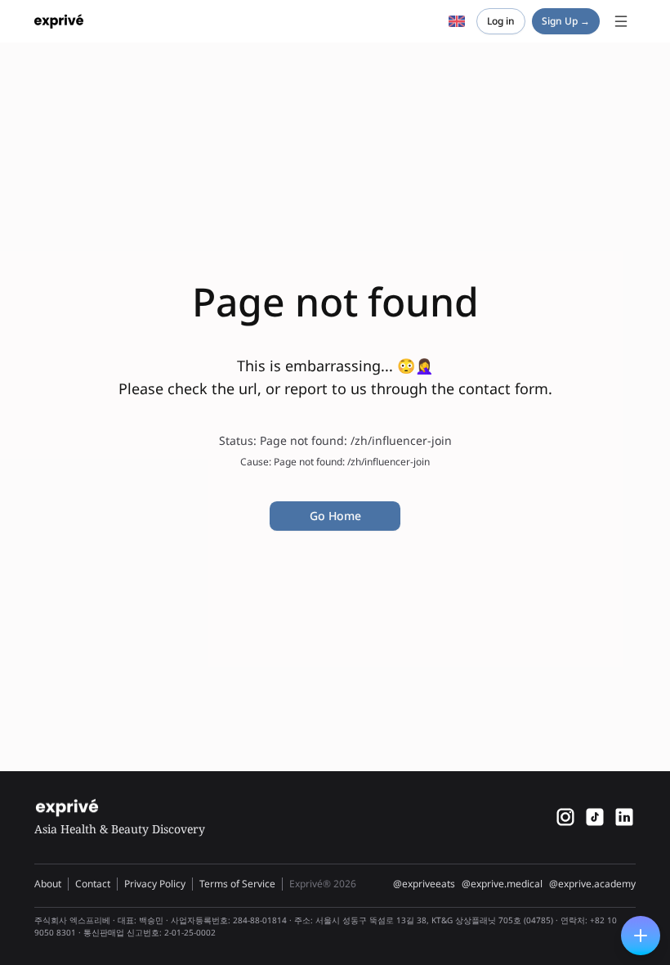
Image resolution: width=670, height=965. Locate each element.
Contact (92, 884)
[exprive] (594, 817)
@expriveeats (424, 884)
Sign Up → (566, 21)
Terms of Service (237, 884)
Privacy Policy (154, 884)
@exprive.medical (502, 884)
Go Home (335, 515)
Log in (501, 21)
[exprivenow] (565, 817)
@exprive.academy (592, 884)
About (47, 884)
